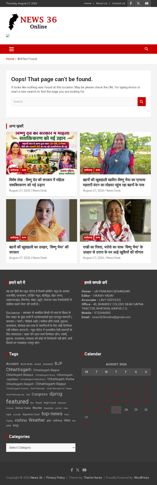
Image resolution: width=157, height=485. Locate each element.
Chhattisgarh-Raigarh (20, 384)
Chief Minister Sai (15, 394)
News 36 (36, 477)
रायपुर (16, 425)
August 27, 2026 (19, 190)
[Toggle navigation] (11, 49)
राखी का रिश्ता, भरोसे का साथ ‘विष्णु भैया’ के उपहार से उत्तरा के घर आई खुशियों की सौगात (113, 250)
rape (8, 414)
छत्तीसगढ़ (57, 420)
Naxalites (49, 408)
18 (96, 402)
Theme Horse (93, 477)
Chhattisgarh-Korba (60, 379)
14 (126, 394)
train (66, 414)
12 (106, 394)
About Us (101, 3)
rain (66, 408)
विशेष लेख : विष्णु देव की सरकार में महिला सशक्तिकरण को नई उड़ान (36, 182)
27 (116, 410)
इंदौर (49, 420)
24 (86, 410)
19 (106, 402)
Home (87, 3)
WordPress (141, 477)
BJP (58, 363)
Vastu (9, 420)
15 (136, 394)
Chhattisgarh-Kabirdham (33, 379)
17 (86, 402)
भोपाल (67, 420)
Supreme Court (31, 414)
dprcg (55, 394)
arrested (48, 364)
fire (32, 402)
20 (116, 402)
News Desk (40, 190)
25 (96, 410)
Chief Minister (37, 388)
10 (86, 394)
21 (126, 402)
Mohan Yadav (23, 408)
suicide (17, 414)
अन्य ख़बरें (16, 126)
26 (106, 410)
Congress (40, 394)
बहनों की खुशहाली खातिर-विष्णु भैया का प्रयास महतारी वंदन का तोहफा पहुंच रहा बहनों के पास (114, 182)
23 (146, 402)
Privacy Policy (55, 477)
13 (116, 394)
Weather (37, 420)
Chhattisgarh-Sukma (17, 388)
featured (17, 401)
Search (142, 101)
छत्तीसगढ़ (14, 170)
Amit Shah (26, 364)
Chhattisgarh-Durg (45, 375)
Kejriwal (62, 403)
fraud (39, 402)
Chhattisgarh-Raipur (51, 384)
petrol (58, 408)
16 (146, 394)
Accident (12, 364)
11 (96, 394)
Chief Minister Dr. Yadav (59, 388)
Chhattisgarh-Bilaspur (20, 374)
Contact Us (118, 3)
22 (136, 402)
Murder (37, 408)
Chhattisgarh (18, 369)
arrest (37, 364)
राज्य (24, 170)
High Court (50, 402)
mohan (10, 408)
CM (28, 394)
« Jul (85, 425)
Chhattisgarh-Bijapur (46, 370)
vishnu (21, 420)
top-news (52, 414)
